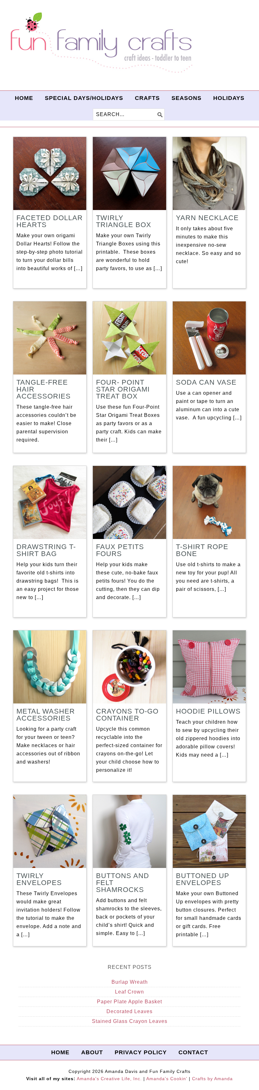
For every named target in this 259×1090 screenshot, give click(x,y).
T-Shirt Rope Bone (202, 550)
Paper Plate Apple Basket (129, 1001)
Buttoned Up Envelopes (202, 879)
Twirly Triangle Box (123, 221)
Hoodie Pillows (208, 711)
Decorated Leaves (129, 1011)
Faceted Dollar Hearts (49, 221)
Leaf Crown (129, 991)
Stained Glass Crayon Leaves (129, 1021)
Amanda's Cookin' (166, 1078)
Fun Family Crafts (100, 42)
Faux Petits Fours (120, 550)
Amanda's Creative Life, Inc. (109, 1078)
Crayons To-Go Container (127, 714)
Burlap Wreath (129, 982)
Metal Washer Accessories (45, 714)
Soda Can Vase (206, 382)
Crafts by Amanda (212, 1078)
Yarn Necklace (207, 218)
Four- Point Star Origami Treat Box (123, 389)
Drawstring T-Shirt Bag (46, 550)
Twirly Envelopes (39, 879)
